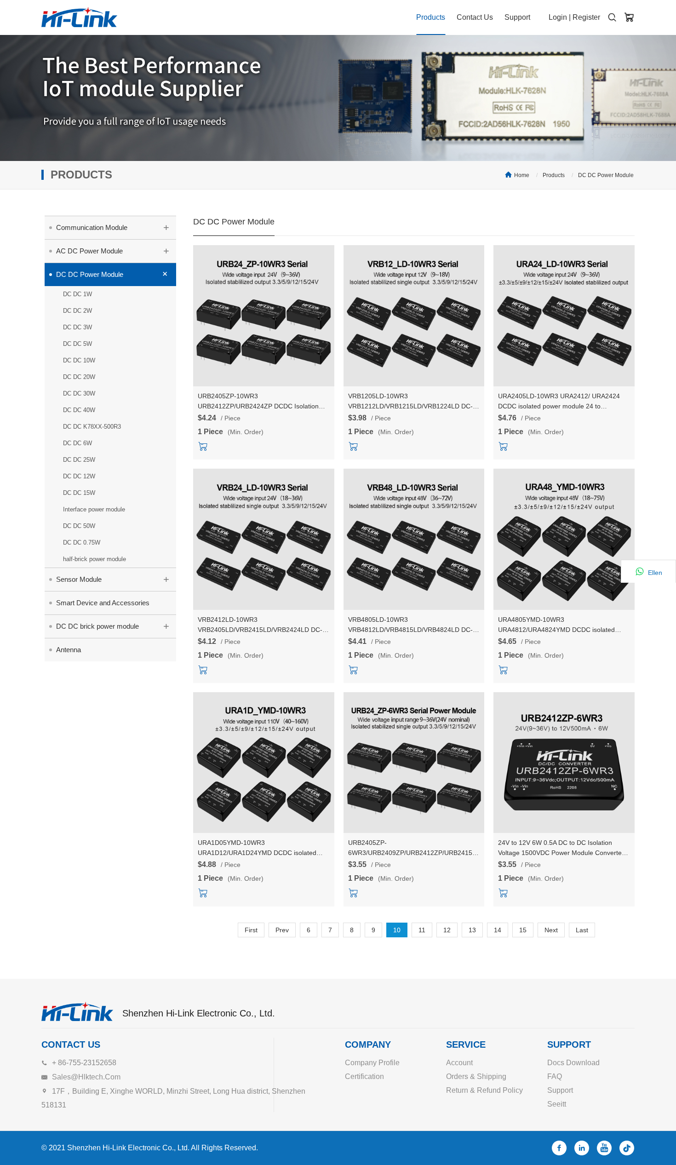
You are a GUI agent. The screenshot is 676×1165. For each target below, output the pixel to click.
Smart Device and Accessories (102, 603)
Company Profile (372, 1063)
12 (447, 930)
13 (472, 930)
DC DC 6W (77, 443)
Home (521, 175)
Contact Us (475, 17)
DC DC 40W (79, 410)
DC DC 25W (79, 459)
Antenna (68, 650)
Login (558, 17)
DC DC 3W (77, 327)
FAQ (554, 1076)
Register (586, 17)
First (251, 930)
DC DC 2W (77, 310)
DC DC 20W (79, 376)
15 (523, 930)
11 (421, 930)
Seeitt (556, 1104)
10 (397, 930)
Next (551, 930)
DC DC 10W (79, 360)
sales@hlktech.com (86, 1077)
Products (430, 17)
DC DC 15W (79, 492)
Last (582, 930)
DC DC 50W (79, 525)
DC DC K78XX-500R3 (92, 426)
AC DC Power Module (112, 251)
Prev (282, 930)
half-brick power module (94, 559)
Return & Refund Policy (484, 1090)
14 (497, 930)
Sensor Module (112, 579)
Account (459, 1063)
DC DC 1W (77, 294)
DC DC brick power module (112, 626)
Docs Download (573, 1063)
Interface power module (94, 509)
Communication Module (112, 227)
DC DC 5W (77, 343)
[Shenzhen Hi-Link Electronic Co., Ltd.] (79, 17)
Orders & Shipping (476, 1076)
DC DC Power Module (606, 175)
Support (517, 17)
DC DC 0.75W (81, 542)
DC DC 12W (79, 476)
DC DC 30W (79, 393)
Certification (364, 1076)
